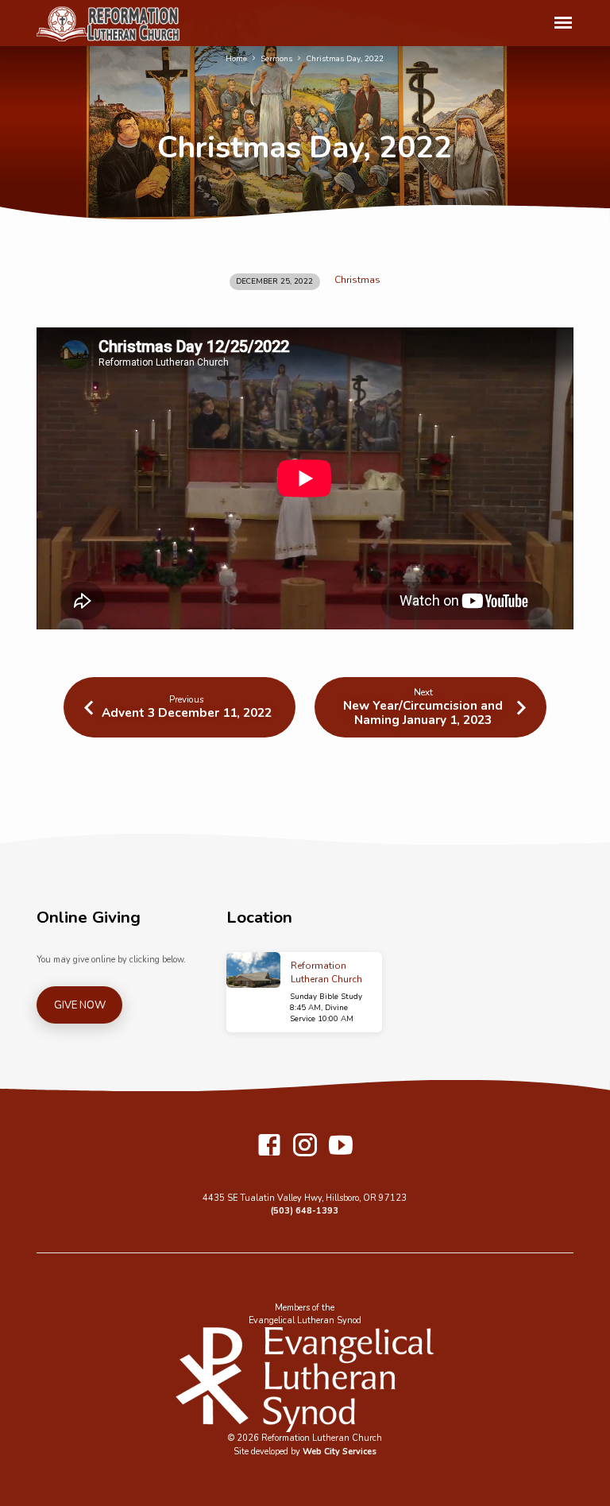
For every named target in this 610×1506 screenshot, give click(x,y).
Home (236, 58)
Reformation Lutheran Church (326, 972)
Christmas (357, 279)
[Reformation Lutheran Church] (253, 970)
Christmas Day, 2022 (345, 58)
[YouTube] (340, 1146)
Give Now (80, 1005)
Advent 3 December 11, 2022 (187, 712)
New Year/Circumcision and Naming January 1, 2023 (423, 712)
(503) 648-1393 (304, 1211)
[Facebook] (269, 1146)
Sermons (276, 58)
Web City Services (339, 1452)
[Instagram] (305, 1146)
